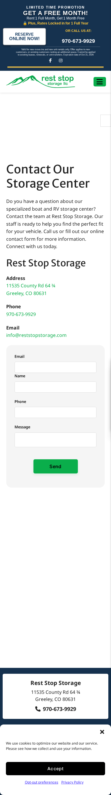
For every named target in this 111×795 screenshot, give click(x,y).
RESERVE (24, 36)
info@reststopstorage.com (36, 335)
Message (22, 427)
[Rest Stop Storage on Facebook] (50, 60)
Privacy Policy (72, 782)
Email (20, 356)
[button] (102, 732)
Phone (20, 401)
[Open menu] (100, 81)
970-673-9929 (78, 41)
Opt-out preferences (41, 782)
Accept (55, 768)
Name (20, 375)
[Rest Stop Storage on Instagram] (60, 60)
